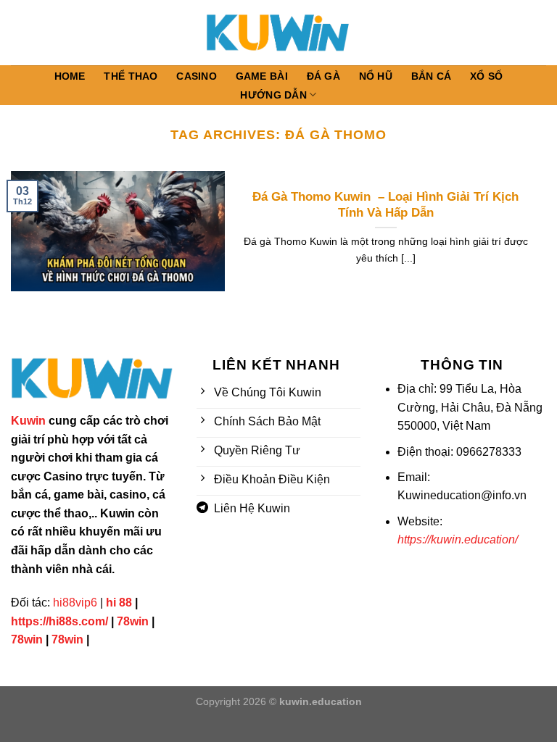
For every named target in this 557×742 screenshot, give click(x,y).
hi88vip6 (75, 602)
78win (133, 621)
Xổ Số (486, 76)
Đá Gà (323, 76)
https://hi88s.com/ (59, 621)
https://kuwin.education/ (457, 539)
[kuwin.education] (278, 32)
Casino (196, 76)
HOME (70, 76)
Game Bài (262, 76)
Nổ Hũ (375, 76)
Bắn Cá (431, 76)
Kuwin (28, 420)
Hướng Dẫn (273, 95)
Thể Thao (130, 76)
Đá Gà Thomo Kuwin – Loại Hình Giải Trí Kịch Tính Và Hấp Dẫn (385, 205)
